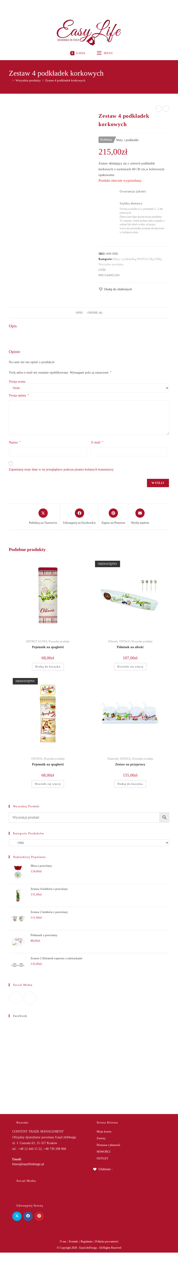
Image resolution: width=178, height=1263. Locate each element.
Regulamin (86, 1241)
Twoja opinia (19, 395)
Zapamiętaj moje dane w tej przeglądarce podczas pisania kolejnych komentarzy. (61, 469)
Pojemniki (112, 758)
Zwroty (101, 1138)
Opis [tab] (79, 312)
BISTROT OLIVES (36, 641)
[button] (115, 289)
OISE (157, 259)
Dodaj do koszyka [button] (47, 666)
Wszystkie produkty (111, 264)
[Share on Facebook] (28, 1216)
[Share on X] (17, 1216)
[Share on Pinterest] (39, 1216)
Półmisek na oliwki (130, 647)
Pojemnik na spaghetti (48, 647)
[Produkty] (166, 108)
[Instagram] (88, 6)
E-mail (97, 442)
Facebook (20, 1016)
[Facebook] (84, 6)
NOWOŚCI (103, 1151)
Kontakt (73, 1241)
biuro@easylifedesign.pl (28, 1164)
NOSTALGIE (145, 259)
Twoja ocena (17, 381)
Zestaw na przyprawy (130, 764)
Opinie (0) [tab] (94, 312)
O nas (63, 1241)
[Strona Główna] (10, 80)
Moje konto (104, 1131)
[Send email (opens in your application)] (93, 6)
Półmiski (113, 641)
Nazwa (14, 442)
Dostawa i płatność (108, 1145)
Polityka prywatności (106, 1241)
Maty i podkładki (124, 259)
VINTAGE (124, 641)
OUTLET (102, 1158)
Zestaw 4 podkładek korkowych (65, 80)
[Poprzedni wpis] (159, 108)
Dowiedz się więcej (130, 666)
